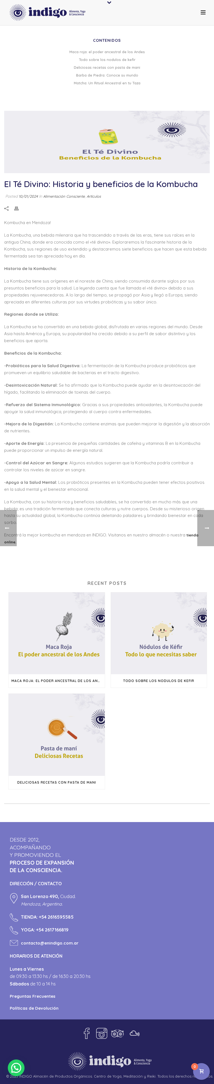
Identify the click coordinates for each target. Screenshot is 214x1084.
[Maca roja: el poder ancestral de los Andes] (57, 633)
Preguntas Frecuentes (32, 996)
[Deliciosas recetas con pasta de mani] (57, 735)
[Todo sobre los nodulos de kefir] (159, 633)
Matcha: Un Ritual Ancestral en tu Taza (107, 83)
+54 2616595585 (56, 917)
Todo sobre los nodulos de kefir (158, 681)
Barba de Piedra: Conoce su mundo (107, 75)
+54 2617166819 (52, 930)
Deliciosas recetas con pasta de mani (56, 782)
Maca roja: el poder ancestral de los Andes (58, 681)
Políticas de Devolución (34, 1008)
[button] (16, 1068)
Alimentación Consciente (64, 196)
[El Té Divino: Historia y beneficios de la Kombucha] (107, 142)
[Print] (19, 208)
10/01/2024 (28, 196)
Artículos (94, 196)
